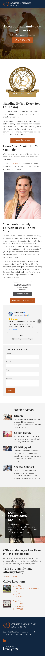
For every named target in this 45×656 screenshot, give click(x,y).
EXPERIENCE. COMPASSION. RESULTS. (18, 516)
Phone (8, 362)
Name (8, 354)
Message (9, 378)
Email (8, 370)
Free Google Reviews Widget (23, 339)
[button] (5, 321)
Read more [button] (12, 329)
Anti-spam (29, 634)
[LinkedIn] (4, 641)
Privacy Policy (19, 634)
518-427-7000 (23, 40)
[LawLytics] (11, 648)
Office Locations (14, 581)
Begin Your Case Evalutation (22, 301)
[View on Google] (10, 314)
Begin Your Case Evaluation (22, 140)
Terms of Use (7, 634)
